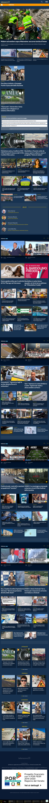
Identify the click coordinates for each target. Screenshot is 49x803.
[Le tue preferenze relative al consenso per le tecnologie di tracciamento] (47, 801)
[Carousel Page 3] (25, 669)
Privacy (28, 792)
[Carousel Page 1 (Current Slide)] (22, 669)
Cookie (34, 792)
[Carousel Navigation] (46, 238)
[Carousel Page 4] (26, 669)
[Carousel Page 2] (23, 669)
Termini (31, 792)
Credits (37, 792)
